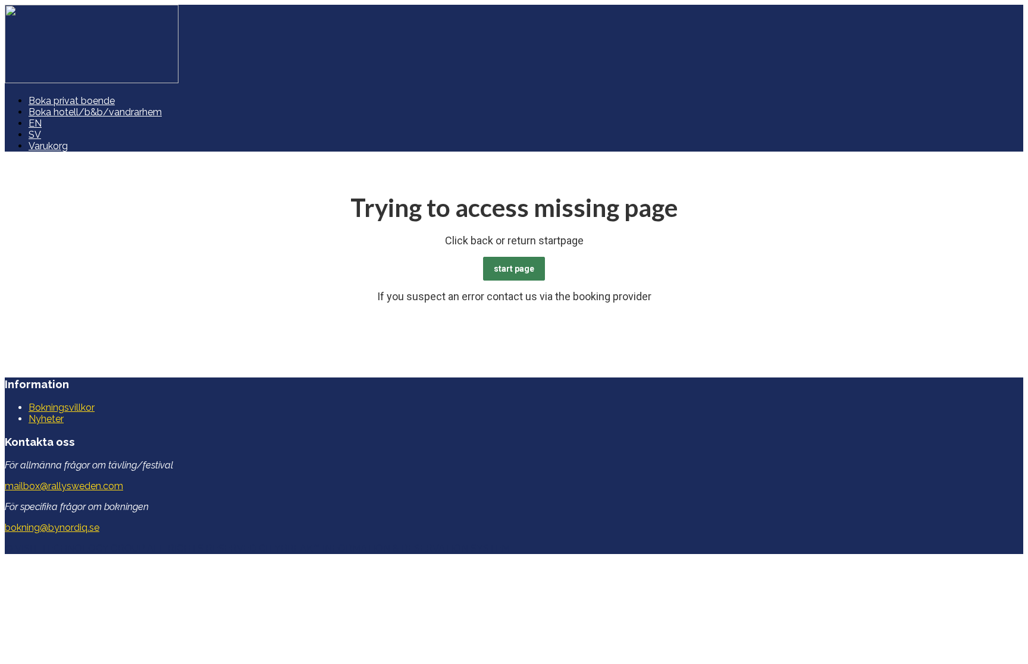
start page (514, 268)
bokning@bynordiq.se (52, 527)
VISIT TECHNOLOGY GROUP (80, 548)
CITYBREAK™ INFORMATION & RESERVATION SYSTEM (384, 548)
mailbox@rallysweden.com (64, 486)
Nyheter (46, 418)
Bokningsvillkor (62, 407)
